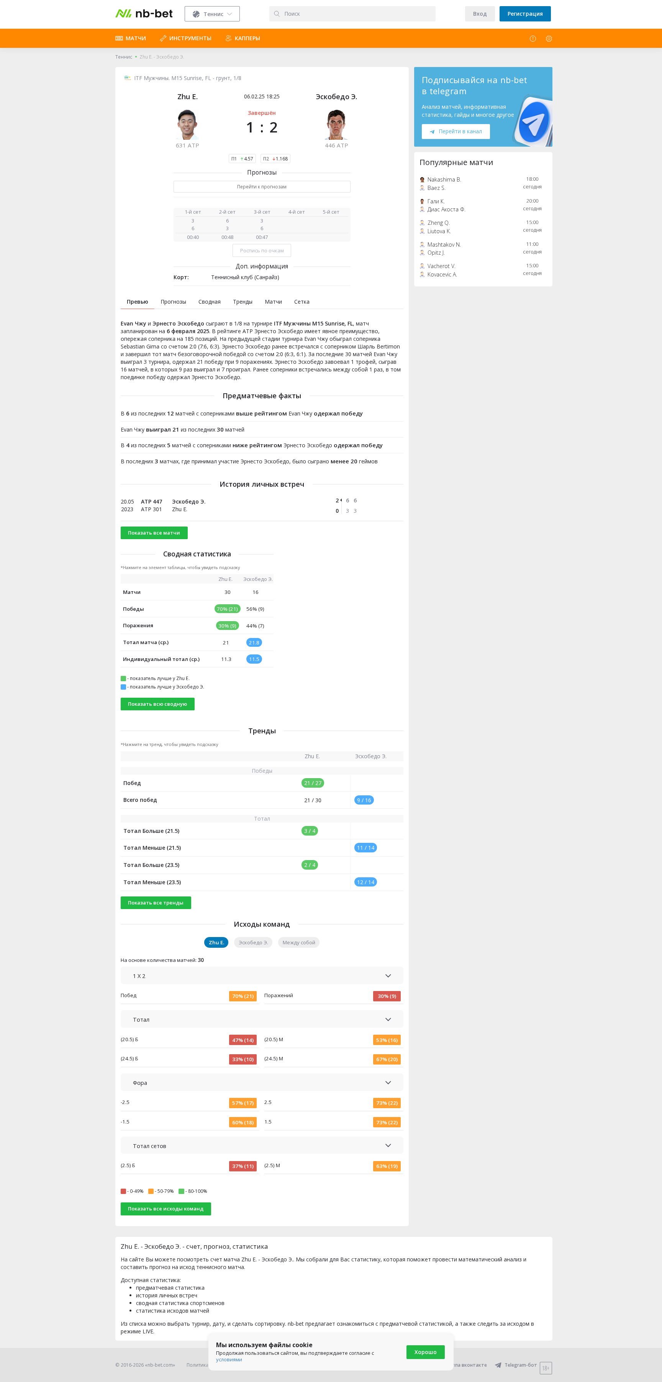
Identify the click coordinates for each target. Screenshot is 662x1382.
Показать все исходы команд (165, 1208)
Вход (480, 13)
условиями (229, 1359)
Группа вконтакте (466, 1365)
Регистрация (525, 13)
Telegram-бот (521, 1365)
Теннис (123, 57)
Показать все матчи (154, 532)
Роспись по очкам (262, 250)
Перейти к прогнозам (262, 186)
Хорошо (426, 1352)
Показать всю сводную (157, 703)
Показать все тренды (156, 902)
